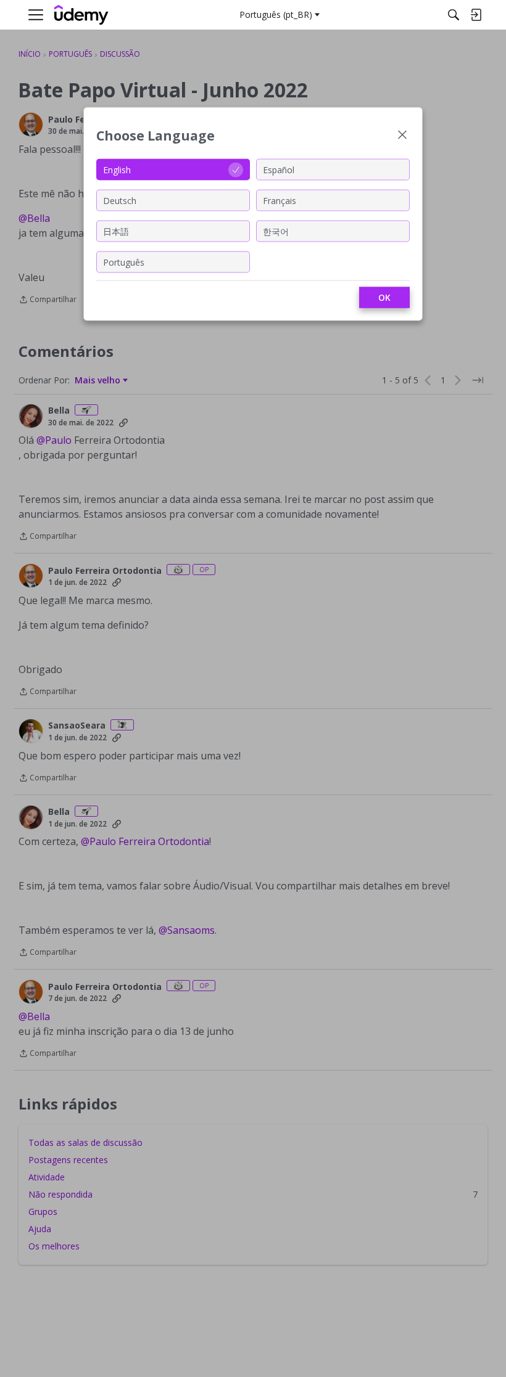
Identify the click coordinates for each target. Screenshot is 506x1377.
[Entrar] (476, 15)
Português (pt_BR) (275, 14)
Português (123, 262)
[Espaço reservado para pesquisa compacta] (453, 15)
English (117, 169)
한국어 (276, 231)
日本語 (116, 231)
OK (384, 297)
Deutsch (119, 200)
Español (278, 169)
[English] (81, 15)
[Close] (402, 136)
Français (279, 200)
